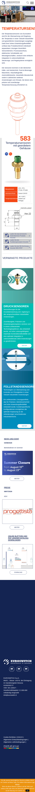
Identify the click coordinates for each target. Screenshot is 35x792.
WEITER (24, 345)
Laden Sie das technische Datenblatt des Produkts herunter (18, 235)
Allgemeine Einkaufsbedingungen (15, 739)
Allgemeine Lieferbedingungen (14, 742)
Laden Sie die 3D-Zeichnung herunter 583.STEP (19, 247)
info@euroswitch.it (10, 695)
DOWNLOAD (18, 572)
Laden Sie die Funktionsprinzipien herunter (19, 241)
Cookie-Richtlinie (10, 737)
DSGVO (20, 737)
